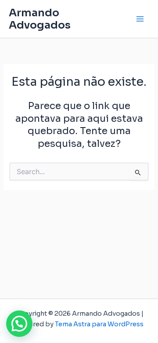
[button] (19, 323)
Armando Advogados (40, 19)
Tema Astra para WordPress (99, 324)
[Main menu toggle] (140, 19)
